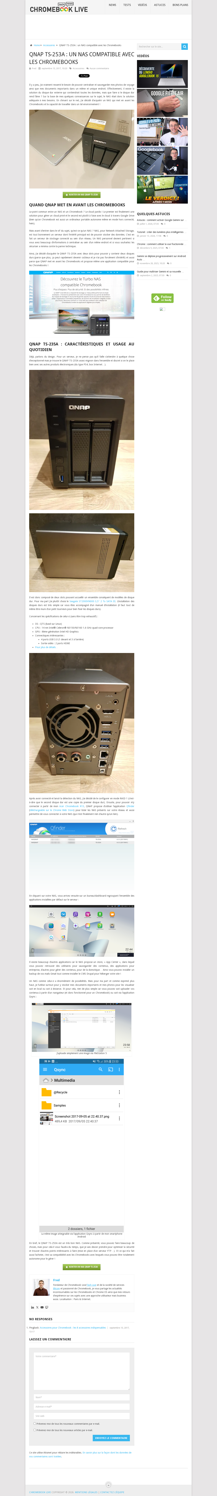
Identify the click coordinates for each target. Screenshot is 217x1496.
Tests (127, 5)
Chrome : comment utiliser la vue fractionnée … (161, 244)
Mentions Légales (86, 1492)
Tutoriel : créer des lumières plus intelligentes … (161, 232)
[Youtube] (42, 1307)
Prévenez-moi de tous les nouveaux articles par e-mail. (64, 1430)
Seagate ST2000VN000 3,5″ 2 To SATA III (92, 601)
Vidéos (142, 5)
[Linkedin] (32, 1307)
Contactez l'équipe (112, 1492)
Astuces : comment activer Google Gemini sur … (162, 220)
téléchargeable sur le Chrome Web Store (52, 810)
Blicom (56, 1288)
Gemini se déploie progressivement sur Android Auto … (161, 258)
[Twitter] (37, 1307)
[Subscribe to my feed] (162, 310)
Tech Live (91, 1285)
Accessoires (78, 68)
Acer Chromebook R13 (71, 806)
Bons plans (180, 5)
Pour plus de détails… (46, 647)
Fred (34, 68)
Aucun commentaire (99, 68)
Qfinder (130, 806)
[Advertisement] (108, 26)
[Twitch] (46, 1307)
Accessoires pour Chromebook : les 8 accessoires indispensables (73, 1327)
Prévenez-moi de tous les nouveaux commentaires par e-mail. (68, 1423)
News (112, 5)
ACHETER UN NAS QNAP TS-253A (83, 194)
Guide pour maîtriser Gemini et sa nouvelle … (160, 271)
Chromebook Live (40, 1492)
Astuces (159, 5)
